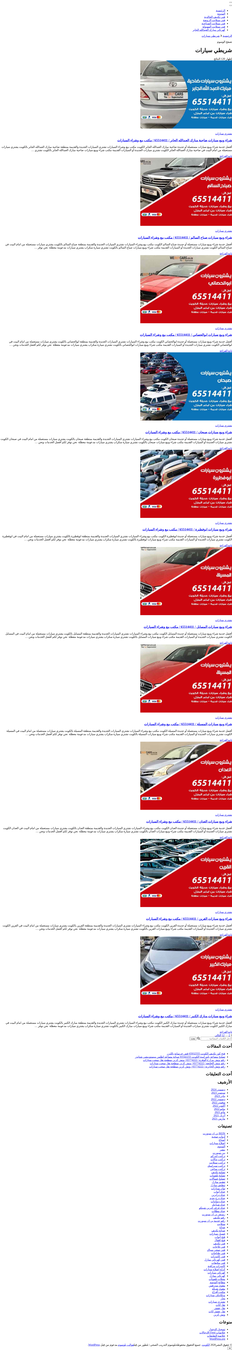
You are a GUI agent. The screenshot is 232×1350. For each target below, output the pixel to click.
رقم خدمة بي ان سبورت (211, 1220)
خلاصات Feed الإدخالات (212, 1332)
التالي (218, 1035)
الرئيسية (220, 10)
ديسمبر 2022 (218, 1099)
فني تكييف (219, 1243)
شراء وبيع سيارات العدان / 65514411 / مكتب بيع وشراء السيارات (189, 821)
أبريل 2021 (219, 1115)
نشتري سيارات (223, 133)
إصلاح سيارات (217, 1143)
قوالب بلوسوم (126, 1344)
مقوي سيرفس (217, 1285)
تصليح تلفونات (217, 1175)
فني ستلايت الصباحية (213, 23)
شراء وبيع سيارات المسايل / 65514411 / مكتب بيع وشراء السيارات (188, 627)
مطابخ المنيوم (217, 1282)
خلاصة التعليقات (216, 1335)
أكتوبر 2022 (219, 1105)
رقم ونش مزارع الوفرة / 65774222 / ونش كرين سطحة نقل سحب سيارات (184, 1060)
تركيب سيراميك (216, 1165)
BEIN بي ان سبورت (214, 1133)
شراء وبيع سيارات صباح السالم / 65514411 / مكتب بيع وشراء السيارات (185, 237)
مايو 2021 (220, 1112)
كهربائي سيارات (216, 1272)
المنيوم (221, 1146)
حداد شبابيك (218, 1204)
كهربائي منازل (217, 1275)
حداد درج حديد (217, 1198)
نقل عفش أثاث (217, 1311)
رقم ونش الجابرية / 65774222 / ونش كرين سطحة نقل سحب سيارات (187, 1066)
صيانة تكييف (218, 1230)
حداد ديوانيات (218, 1201)
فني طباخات (218, 1253)
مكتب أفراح (218, 1292)
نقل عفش (219, 1308)
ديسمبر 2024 (218, 1089)
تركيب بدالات (218, 1159)
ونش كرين (219, 1314)
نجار (223, 1298)
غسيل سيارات (217, 1233)
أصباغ (222, 1139)
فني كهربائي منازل (214, 1259)
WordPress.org (217, 1338)
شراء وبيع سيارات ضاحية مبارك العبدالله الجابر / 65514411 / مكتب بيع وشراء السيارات (174, 140)
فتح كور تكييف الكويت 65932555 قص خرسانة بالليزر (196, 1053)
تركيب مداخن (217, 1169)
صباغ (222, 1227)
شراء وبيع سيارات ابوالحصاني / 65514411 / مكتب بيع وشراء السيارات (186, 335)
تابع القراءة (226, 156)
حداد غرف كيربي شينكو (212, 1207)
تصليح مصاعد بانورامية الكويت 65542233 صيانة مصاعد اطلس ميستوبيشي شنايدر (180, 1056)
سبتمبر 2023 (218, 1092)
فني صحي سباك (216, 1249)
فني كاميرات (218, 1256)
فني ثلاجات (219, 1246)
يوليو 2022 (219, 1108)
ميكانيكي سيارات (215, 1295)
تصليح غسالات (217, 1178)
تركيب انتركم (217, 1156)
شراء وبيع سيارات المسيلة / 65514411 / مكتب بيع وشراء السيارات (188, 724)
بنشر (222, 1149)
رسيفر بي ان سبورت (213, 1214)
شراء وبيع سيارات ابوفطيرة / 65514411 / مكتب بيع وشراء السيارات (187, 529)
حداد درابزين (218, 1194)
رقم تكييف (219, 1217)
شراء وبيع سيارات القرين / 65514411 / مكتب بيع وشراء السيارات (189, 918)
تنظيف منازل (217, 1185)
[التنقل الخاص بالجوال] (230, 2)
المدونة (221, 13)
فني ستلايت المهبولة (213, 26)
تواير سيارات (218, 1188)
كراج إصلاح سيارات (214, 1269)
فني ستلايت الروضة (214, 20)
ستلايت (221, 1224)
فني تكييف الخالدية (214, 16)
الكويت (206, 1344)
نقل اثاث (220, 1305)
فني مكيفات (218, 1262)
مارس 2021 (218, 1118)
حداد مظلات (218, 1211)
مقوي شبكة (218, 1288)
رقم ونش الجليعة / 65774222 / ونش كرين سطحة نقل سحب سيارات (187, 1063)
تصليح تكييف (218, 1172)
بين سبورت (219, 1152)
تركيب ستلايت (217, 1162)
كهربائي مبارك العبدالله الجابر (209, 29)
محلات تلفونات (217, 1279)
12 (223, 1035)
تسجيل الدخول (217, 1329)
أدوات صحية (218, 1136)
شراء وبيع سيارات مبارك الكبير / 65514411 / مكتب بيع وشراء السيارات (185, 1016)
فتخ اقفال (219, 1240)
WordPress (94, 1344)
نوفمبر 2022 (218, 1102)
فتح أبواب (220, 1237)
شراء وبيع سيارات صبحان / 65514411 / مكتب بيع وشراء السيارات (188, 432)
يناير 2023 (220, 1096)
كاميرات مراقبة (216, 1266)
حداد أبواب (219, 1191)
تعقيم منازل (218, 1182)
